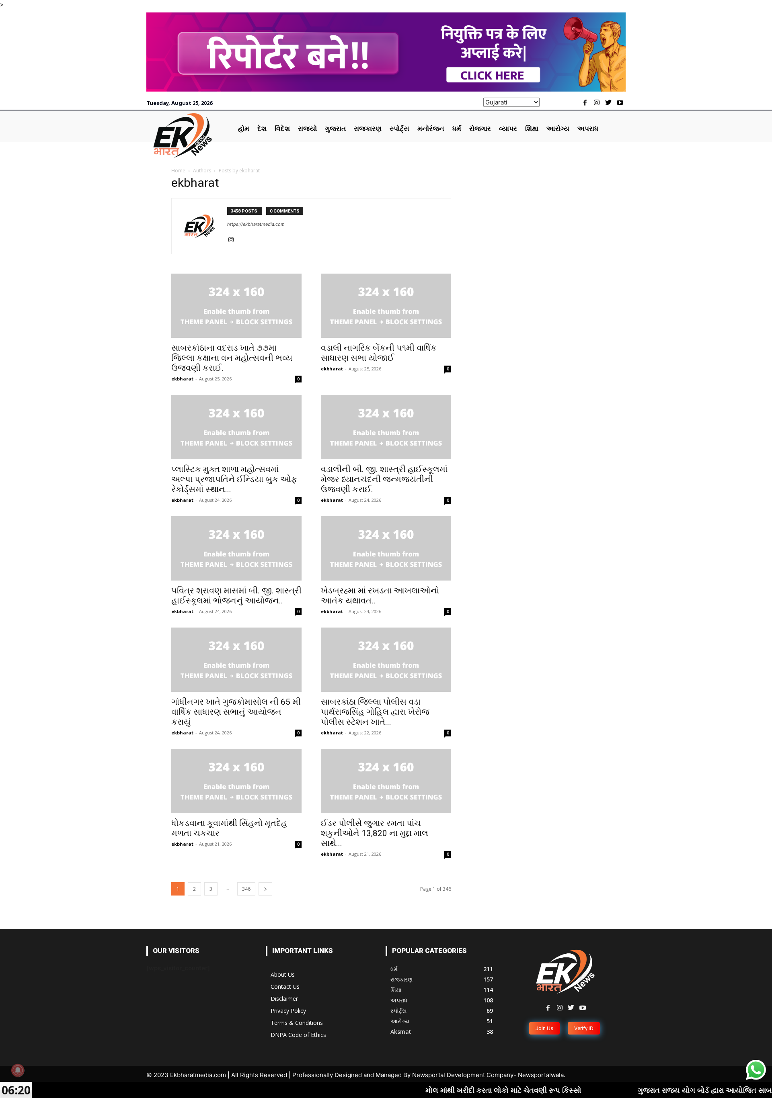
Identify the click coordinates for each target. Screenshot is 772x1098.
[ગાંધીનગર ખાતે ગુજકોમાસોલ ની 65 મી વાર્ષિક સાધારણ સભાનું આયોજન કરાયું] (236, 660)
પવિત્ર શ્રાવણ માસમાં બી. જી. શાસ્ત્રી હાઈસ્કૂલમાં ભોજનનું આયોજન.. (236, 595)
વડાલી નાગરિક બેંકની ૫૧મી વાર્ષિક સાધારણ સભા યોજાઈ (379, 353)
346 (246, 888)
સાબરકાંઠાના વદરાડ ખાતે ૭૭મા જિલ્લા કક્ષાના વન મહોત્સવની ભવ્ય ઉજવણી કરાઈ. (231, 358)
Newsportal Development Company (462, 1075)
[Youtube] (620, 103)
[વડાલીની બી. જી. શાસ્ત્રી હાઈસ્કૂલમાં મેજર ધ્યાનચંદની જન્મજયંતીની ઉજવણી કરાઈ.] (386, 427)
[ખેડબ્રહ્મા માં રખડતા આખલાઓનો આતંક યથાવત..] (386, 548)
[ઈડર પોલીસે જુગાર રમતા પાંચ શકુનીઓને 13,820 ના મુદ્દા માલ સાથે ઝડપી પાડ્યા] (386, 781)
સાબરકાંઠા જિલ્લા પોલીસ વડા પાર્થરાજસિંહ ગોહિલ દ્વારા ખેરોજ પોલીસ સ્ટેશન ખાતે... (375, 712)
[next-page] (265, 889)
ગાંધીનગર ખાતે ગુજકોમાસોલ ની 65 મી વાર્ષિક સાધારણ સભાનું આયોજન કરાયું (236, 712)
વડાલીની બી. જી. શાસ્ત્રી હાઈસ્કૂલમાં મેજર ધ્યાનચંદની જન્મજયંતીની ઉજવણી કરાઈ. (384, 479)
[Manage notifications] (17, 1070)
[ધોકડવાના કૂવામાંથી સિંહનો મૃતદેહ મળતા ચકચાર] (236, 781)
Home (178, 170)
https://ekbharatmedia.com (256, 224)
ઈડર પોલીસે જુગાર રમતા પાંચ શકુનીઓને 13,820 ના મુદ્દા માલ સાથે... (374, 833)
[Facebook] (585, 103)
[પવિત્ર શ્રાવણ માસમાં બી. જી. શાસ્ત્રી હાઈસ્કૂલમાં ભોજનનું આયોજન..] (236, 548)
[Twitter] (608, 103)
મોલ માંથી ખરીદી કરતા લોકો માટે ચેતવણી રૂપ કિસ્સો (466, 1090)
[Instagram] (597, 103)
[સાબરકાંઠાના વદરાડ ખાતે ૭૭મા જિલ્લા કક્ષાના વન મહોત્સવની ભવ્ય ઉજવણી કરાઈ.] (236, 306)
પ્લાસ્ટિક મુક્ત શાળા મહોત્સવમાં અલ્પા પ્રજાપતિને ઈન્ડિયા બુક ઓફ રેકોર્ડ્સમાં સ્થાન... (234, 479)
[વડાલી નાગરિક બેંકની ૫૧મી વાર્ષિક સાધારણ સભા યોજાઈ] (386, 306)
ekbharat (182, 379)
